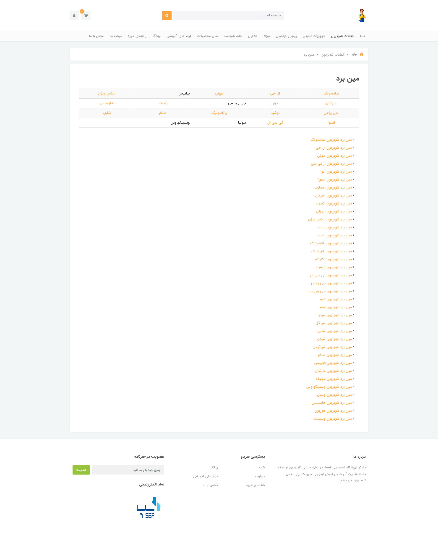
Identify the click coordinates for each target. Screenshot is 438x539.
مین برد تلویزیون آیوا (336, 171)
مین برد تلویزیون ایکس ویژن (330, 219)
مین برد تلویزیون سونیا (335, 315)
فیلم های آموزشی (179, 36)
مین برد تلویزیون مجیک (334, 379)
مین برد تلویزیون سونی (334, 155)
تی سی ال (275, 122)
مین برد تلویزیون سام (336, 307)
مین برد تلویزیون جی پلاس (331, 283)
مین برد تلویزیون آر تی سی (331, 163)
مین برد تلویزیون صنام (335, 355)
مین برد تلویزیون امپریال (333, 195)
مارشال (331, 103)
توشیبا (275, 113)
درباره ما (116, 36)
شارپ (107, 113)
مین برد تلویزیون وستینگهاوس (329, 387)
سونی (219, 93)
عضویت (81, 469)
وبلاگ (156, 36)
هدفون (253, 36)
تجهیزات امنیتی (314, 36)
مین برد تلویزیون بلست (334, 235)
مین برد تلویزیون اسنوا (335, 179)
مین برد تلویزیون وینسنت (332, 418)
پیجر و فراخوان (286, 36)
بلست (163, 103)
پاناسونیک (219, 113)
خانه (362, 36)
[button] (86, 15)
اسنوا (331, 122)
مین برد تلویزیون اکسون (334, 203)
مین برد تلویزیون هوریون (333, 411)
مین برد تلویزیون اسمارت (333, 187)
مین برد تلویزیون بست (335, 227)
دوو (275, 103)
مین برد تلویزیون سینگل (334, 323)
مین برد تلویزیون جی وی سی (330, 291)
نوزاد (266, 36)
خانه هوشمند (233, 36)
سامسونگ (331, 93)
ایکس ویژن (106, 93)
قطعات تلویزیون (342, 36)
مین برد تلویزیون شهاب (334, 339)
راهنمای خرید (137, 36)
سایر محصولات (207, 36)
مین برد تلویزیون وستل (334, 395)
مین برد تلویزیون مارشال (333, 371)
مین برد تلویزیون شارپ (334, 331)
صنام (163, 113)
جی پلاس (331, 113)
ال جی (275, 93)
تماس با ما (96, 36)
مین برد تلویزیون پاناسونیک (331, 243)
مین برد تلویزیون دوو (336, 299)
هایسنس (107, 103)
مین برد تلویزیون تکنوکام (333, 259)
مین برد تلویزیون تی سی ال (331, 275)
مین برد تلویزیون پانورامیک (331, 251)
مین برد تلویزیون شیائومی (332, 347)
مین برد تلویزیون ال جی (334, 148)
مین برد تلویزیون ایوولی (334, 211)
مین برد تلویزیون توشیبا (334, 267)
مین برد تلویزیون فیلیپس (333, 363)
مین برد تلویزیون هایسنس (332, 403)
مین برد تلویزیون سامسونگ (331, 140)
